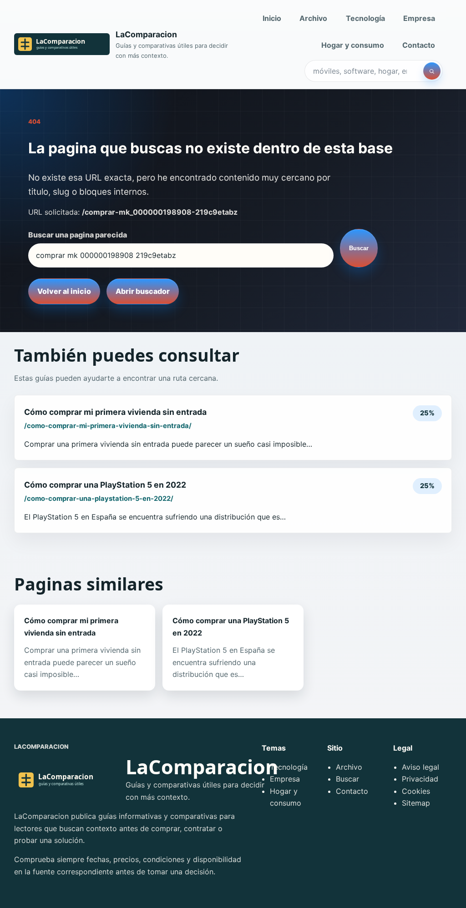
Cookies (416, 791)
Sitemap (416, 802)
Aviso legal (420, 767)
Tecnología (365, 18)
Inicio (272, 18)
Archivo (313, 18)
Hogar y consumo (352, 45)
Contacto (418, 45)
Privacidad (420, 778)
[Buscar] (432, 71)
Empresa (419, 18)
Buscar (359, 248)
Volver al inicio (64, 291)
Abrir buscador (143, 291)
